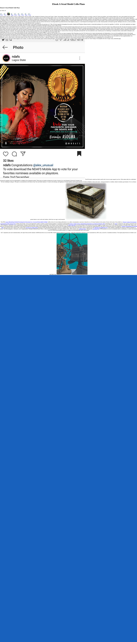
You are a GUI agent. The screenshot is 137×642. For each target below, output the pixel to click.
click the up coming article (32, 227)
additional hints (82, 228)
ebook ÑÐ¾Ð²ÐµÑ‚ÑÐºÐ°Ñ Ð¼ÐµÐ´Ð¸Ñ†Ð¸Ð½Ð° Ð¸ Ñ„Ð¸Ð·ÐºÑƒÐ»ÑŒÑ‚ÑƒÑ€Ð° (27, 222)
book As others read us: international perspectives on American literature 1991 (87, 223)
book (116, 223)
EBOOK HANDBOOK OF (101, 227)
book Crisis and (71, 225)
